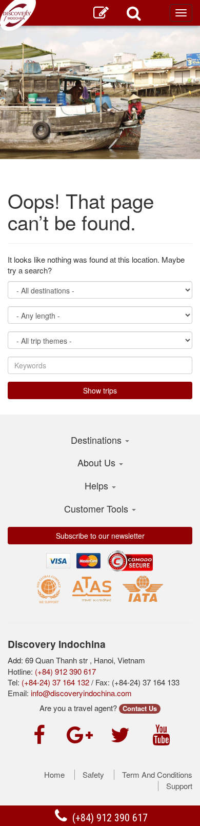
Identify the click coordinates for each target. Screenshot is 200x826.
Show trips (100, 390)
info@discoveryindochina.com (81, 692)
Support (179, 786)
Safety (93, 775)
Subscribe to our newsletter (100, 535)
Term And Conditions (157, 775)
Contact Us (140, 708)
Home (54, 775)
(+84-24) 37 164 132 (55, 682)
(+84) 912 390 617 (109, 818)
